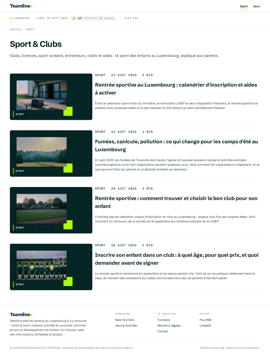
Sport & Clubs (124, 320)
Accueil (16, 29)
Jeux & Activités (126, 325)
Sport (244, 6)
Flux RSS (131, 18)
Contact (163, 331)
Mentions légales (169, 325)
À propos (164, 320)
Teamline (20, 6)
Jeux (256, 6)
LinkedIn (205, 325)
